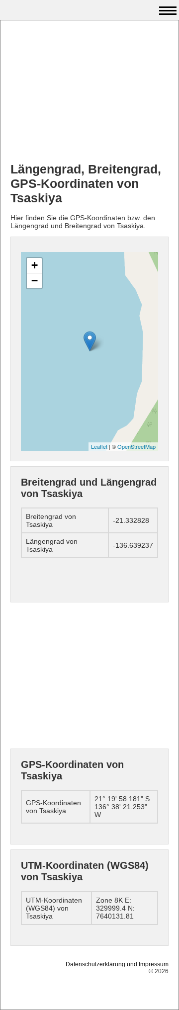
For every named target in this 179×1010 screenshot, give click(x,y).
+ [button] (34, 265)
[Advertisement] (89, 92)
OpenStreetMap (136, 446)
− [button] (34, 280)
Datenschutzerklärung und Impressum (117, 964)
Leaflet (99, 446)
